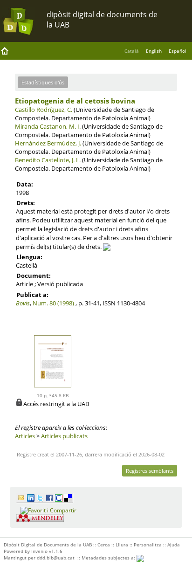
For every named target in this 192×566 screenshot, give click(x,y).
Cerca (103, 544)
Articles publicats (64, 436)
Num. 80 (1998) (53, 303)
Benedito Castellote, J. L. (48, 160)
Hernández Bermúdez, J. (48, 143)
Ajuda (173, 544)
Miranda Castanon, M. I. (48, 126)
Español (177, 51)
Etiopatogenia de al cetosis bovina (75, 100)
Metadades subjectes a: (109, 557)
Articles (25, 436)
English (154, 51)
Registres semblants (149, 470)
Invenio (39, 551)
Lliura (122, 544)
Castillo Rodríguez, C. (43, 109)
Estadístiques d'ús (42, 82)
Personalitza (148, 544)
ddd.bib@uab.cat (56, 557)
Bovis (23, 303)
